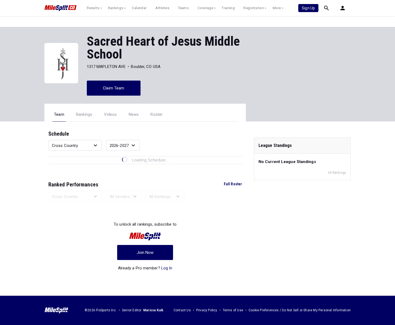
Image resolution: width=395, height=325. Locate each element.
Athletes (162, 8)
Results (93, 8)
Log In (167, 268)
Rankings (115, 8)
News (134, 114)
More (277, 8)
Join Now (145, 252)
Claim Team (113, 88)
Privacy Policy (206, 310)
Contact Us (182, 310)
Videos (110, 114)
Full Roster (233, 184)
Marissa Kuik (153, 310)
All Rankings (337, 173)
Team (59, 114)
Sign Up (308, 8)
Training (228, 8)
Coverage (205, 8)
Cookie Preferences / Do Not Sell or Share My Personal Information (300, 310)
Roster (156, 114)
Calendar (139, 8)
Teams (183, 8)
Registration (253, 8)
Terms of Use (233, 310)
